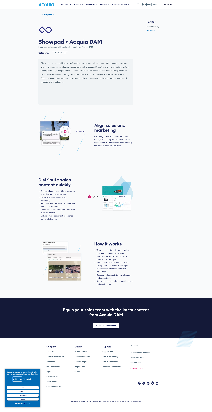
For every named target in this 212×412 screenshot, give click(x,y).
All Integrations (48, 14)
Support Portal (107, 352)
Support (155, 4)
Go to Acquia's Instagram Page (148, 383)
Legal (48, 372)
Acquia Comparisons (82, 357)
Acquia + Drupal (81, 362)
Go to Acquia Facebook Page (139, 383)
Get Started (168, 4)
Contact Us (136, 368)
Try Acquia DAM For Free (106, 325)
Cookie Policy (17, 379)
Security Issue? (52, 377)
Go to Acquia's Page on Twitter (144, 383)
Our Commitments (53, 367)
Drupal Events (80, 367)
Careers (77, 372)
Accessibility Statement (55, 357)
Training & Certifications (111, 367)
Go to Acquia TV (157, 383)
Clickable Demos (81, 352)
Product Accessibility (110, 357)
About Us (50, 352)
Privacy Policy (27, 379)
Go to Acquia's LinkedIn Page (152, 383)
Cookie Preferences (53, 387)
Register (142, 4)
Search (138, 4)
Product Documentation (111, 362)
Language (148, 4)
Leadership (50, 362)
